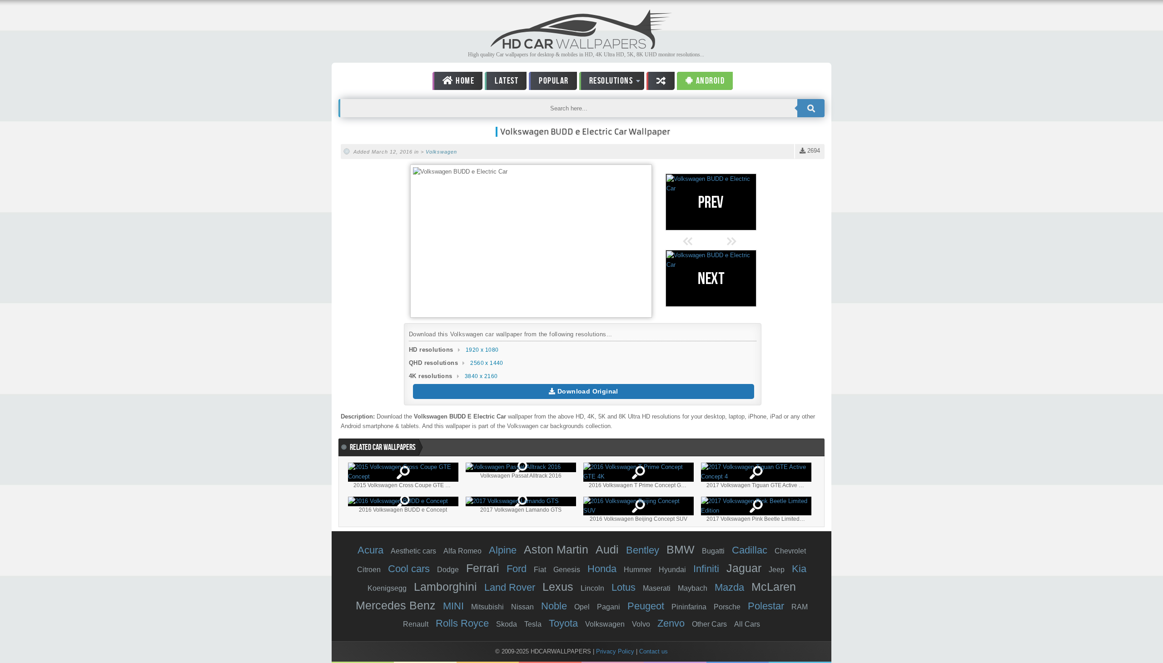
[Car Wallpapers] (581, 46)
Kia (799, 568)
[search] (811, 108)
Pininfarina (688, 607)
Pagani (608, 607)
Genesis (566, 569)
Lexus (557, 586)
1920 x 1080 (482, 350)
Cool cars (409, 568)
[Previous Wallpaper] (711, 202)
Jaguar (743, 568)
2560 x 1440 (486, 363)
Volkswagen (441, 152)
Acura (370, 550)
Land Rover (509, 587)
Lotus (623, 587)
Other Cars (709, 624)
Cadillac (749, 550)
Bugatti (713, 551)
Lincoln (592, 588)
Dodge (448, 569)
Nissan (522, 607)
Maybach (692, 588)
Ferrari (482, 568)
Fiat (540, 569)
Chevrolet (790, 551)
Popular (554, 80)
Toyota (563, 623)
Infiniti (706, 568)
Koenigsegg (387, 588)
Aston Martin (556, 549)
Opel (582, 607)
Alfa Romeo (462, 551)
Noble (554, 606)
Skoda (506, 624)
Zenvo (671, 623)
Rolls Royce (462, 623)
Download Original (587, 391)
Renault (415, 624)
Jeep (777, 569)
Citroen (369, 569)
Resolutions (606, 82)
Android (709, 80)
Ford (517, 568)
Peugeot (645, 606)
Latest (506, 80)
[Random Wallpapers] (660, 81)
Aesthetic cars (413, 551)
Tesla (533, 624)
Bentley (642, 550)
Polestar (766, 606)
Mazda (729, 587)
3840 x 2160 (481, 376)
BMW (680, 549)
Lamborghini (445, 586)
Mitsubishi (487, 607)
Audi (607, 549)
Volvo (641, 624)
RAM (799, 607)
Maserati (657, 588)
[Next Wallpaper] (711, 278)
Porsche (727, 607)
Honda (601, 568)
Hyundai (672, 569)
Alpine (503, 550)
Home (464, 80)
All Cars (747, 624)
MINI (453, 606)
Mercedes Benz (396, 605)
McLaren (773, 586)
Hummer (637, 569)
